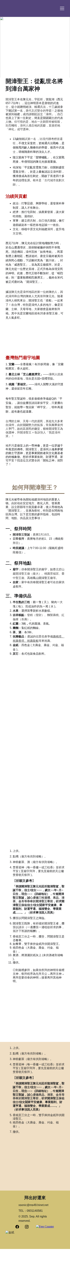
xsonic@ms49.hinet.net (33, 1205)
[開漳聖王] (35, 62)
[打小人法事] (50, 766)
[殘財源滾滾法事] (50, 735)
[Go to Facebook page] (19, 1227)
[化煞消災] (20, 766)
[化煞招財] (35, 819)
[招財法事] (20, 735)
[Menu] (62, 8)
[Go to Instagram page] (27, 1227)
